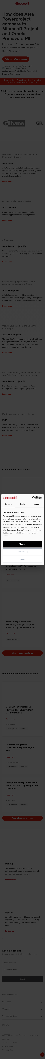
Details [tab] (22, 504)
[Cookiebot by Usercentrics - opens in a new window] (32, 497)
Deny (22, 559)
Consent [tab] (8, 504)
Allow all (22, 544)
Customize (21, 552)
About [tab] (36, 504)
